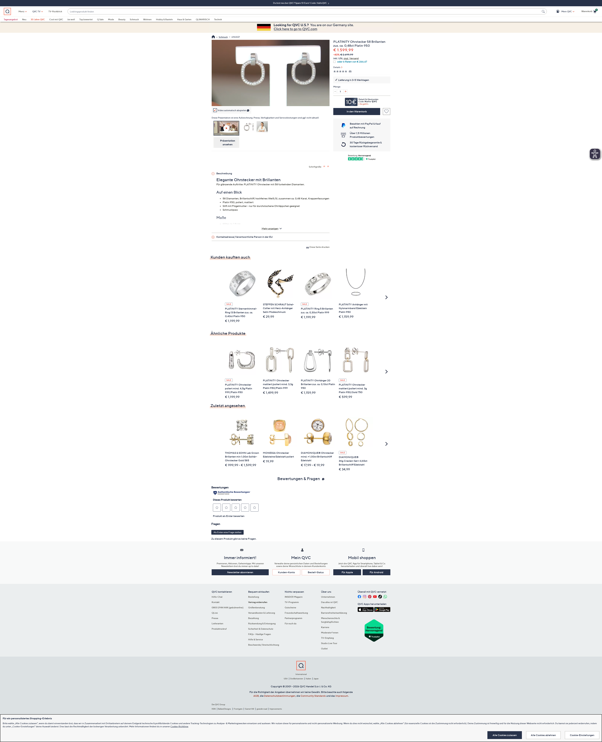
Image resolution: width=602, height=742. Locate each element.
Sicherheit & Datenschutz (260, 628)
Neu (24, 19)
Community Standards (313, 695)
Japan (316, 678)
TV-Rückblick (55, 11)
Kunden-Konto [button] (286, 572)
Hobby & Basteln (164, 19)
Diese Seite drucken (319, 247)
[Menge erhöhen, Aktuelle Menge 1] (345, 91)
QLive (215, 612)
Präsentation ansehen (227, 142)
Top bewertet (86, 19)
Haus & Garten (184, 19)
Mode (111, 19)
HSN (214, 709)
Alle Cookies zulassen (505, 735)
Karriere (325, 627)
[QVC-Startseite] (213, 37)
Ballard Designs (224, 709)
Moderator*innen (329, 632)
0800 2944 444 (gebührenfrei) (227, 607)
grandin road (262, 709)
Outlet (324, 648)
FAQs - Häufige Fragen (259, 634)
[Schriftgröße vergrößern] (324, 166)
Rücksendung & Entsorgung (262, 623)
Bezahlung (253, 618)
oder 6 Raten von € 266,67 (352, 61)
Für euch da (290, 623)
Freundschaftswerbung (296, 612)
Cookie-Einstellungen (582, 735)
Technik (218, 19)
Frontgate (238, 709)
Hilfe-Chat (217, 596)
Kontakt (215, 602)
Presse (215, 618)
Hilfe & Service (255, 639)
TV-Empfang (327, 638)
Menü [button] (21, 11)
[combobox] (304, 11)
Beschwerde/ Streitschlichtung (263, 644)
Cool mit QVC (56, 19)
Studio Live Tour (329, 643)
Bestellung (253, 596)
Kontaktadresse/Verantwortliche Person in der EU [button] (244, 236)
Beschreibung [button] (224, 173)
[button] (562, 11)
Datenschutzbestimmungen (279, 695)
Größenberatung (256, 607)
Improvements (275, 709)
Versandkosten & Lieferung (261, 612)
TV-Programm (292, 602)
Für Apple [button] (347, 572)
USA (286, 678)
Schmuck (134, 19)
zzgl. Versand (351, 58)
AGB (256, 695)
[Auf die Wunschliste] (386, 111)
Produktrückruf (219, 628)
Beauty (121, 19)
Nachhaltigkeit (328, 607)
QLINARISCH (203, 19)
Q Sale (100, 19)
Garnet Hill (249, 709)
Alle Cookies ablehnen (543, 735)
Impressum (341, 695)
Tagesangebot (11, 19)
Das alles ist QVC (329, 602)
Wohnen (147, 19)
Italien (308, 678)
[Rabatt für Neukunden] (361, 101)
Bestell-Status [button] (316, 572)
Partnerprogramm (293, 618)
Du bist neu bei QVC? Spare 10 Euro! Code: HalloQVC (300, 3)
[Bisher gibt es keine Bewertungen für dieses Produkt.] (341, 71)
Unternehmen (328, 596)
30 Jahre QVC (38, 19)
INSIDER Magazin (294, 596)
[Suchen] (544, 11)
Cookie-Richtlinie (179, 726)
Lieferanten (217, 623)
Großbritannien (296, 678)
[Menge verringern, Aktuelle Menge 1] (335, 91)
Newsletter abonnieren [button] (240, 572)
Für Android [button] (376, 572)
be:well (71, 19)
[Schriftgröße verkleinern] (328, 166)
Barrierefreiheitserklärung (334, 612)
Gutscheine (290, 607)
